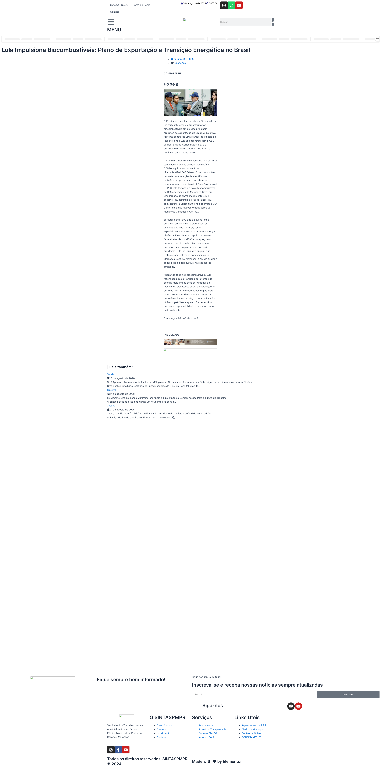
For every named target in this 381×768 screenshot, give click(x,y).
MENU (114, 30)
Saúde (110, 374)
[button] (165, 84)
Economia (180, 62)
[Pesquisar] (273, 22)
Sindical (111, 389)
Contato (114, 11)
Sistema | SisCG (119, 4)
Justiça (111, 405)
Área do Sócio (142, 4)
